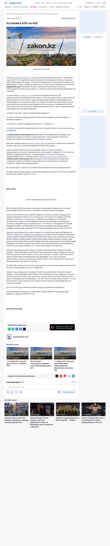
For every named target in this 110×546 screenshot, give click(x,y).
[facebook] (16, 329)
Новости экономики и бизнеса (49, 14)
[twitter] (24, 329)
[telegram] (13, 329)
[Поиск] (104, 2)
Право (70, 3)
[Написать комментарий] (41, 387)
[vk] (20, 329)
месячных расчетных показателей (53, 156)
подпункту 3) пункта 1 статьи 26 (26, 78)
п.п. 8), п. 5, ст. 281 (27, 95)
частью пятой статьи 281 (38, 143)
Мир (43, 3)
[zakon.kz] (15, 3)
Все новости (35, 14)
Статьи (55, 3)
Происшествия (62, 3)
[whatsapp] (9, 329)
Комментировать (69, 392)
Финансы (48, 3)
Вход (74, 382)
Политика (37, 3)
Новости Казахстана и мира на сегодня (18, 14)
